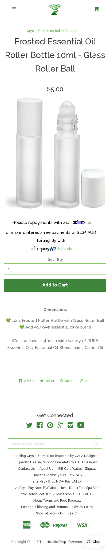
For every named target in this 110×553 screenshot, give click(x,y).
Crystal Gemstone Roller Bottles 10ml (55, 31)
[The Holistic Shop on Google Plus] (60, 426)
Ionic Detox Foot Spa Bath (80, 488)
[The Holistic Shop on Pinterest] (50, 426)
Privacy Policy (82, 507)
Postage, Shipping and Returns (44, 507)
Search (73, 513)
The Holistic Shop (52, 542)
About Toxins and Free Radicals (57, 500)
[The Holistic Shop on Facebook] (39, 426)
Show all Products (49, 513)
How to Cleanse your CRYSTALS (57, 475)
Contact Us (26, 469)
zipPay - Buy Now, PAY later (35, 488)
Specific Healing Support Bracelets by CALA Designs (57, 462)
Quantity (55, 259)
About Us (46, 469)
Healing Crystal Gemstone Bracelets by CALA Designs (55, 456)
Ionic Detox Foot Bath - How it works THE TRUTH (57, 494)
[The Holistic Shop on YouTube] (80, 426)
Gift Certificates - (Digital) (77, 469)
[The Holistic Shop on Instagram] (70, 426)
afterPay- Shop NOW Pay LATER (57, 481)
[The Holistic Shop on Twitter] (29, 426)
